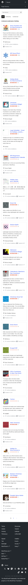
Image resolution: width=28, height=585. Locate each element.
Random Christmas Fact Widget (16, 474)
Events (16, 541)
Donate (17, 543)
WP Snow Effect (15, 53)
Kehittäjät (3, 543)
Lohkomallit (18, 534)
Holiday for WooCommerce (15, 449)
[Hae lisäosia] (20, 12)
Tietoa (3, 526)
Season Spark (14, 224)
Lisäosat (17, 531)
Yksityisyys (4, 534)
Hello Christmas (15, 422)
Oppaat (3, 538)
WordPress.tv (5, 546)
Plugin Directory (5, 6)
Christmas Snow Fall (16, 297)
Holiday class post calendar (14, 180)
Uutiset (3, 529)
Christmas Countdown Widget (16, 103)
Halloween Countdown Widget (16, 250)
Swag (17, 546)
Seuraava (16, 518)
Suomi (6, 565)
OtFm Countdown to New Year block (15, 372)
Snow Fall (13, 203)
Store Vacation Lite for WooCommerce (16, 26)
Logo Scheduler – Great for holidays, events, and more (17, 131)
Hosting (3, 531)
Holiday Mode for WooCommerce (16, 80)
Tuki (2, 541)
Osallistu (17, 538)
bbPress (4, 556)
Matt (3, 553)
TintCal (12, 399)
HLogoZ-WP (13, 348)
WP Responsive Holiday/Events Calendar (17, 156)
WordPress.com (6, 551)
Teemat (17, 529)
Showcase (17, 526)
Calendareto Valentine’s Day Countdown (17, 272)
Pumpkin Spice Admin (16, 495)
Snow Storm (14, 324)
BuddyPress (5, 558)
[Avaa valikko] (25, 2)
